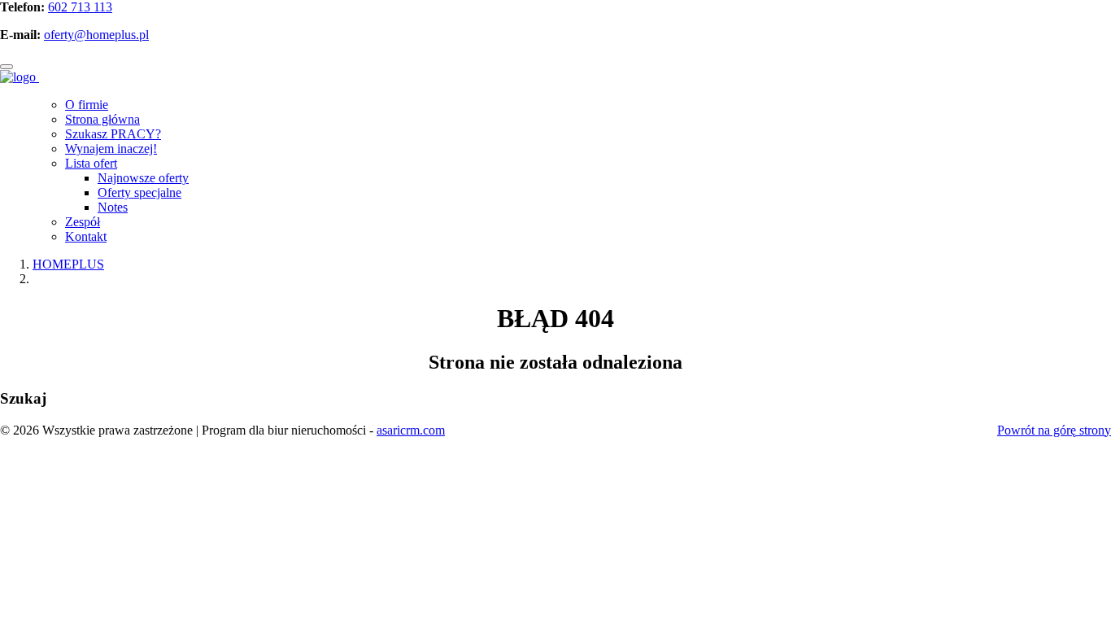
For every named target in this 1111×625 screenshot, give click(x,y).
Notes (113, 207)
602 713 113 (80, 7)
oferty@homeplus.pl (96, 35)
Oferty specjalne (139, 192)
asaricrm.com (411, 430)
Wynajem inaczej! (111, 148)
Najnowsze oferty (143, 178)
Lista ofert (91, 163)
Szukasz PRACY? (113, 134)
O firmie (86, 104)
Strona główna (102, 119)
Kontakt (86, 236)
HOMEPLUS (68, 264)
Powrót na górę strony (1054, 430)
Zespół (82, 222)
